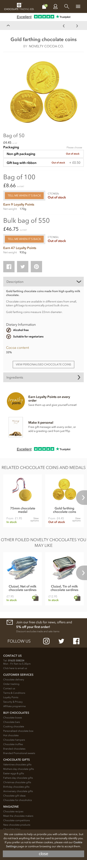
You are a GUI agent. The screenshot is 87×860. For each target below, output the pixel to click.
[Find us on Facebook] (76, 641)
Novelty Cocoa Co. (46, 46)
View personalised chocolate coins (43, 364)
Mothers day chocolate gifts (18, 769)
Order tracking (11, 684)
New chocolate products (16, 824)
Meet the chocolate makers (18, 815)
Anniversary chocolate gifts (18, 791)
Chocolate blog (11, 829)
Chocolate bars (11, 722)
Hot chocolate (11, 735)
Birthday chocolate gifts (16, 786)
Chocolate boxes (12, 717)
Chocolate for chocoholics (17, 800)
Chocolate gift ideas (14, 795)
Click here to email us (15, 668)
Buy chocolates (16, 713)
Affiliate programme (14, 706)
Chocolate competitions (16, 820)
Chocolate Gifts (16, 759)
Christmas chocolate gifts (17, 782)
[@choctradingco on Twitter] (61, 641)
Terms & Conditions (14, 692)
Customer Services (18, 675)
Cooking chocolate (13, 726)
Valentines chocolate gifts (17, 764)
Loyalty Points (10, 697)
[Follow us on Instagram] (46, 641)
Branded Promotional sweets (19, 753)
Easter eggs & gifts (13, 773)
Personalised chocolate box (18, 731)
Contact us (9, 688)
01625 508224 (16, 660)
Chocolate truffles (13, 744)
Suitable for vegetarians (28, 336)
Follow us (19, 641)
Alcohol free (21, 330)
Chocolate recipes (13, 811)
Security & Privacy (13, 701)
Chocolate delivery (13, 679)
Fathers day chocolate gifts (18, 777)
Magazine (11, 806)
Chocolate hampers (14, 739)
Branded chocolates (14, 748)
